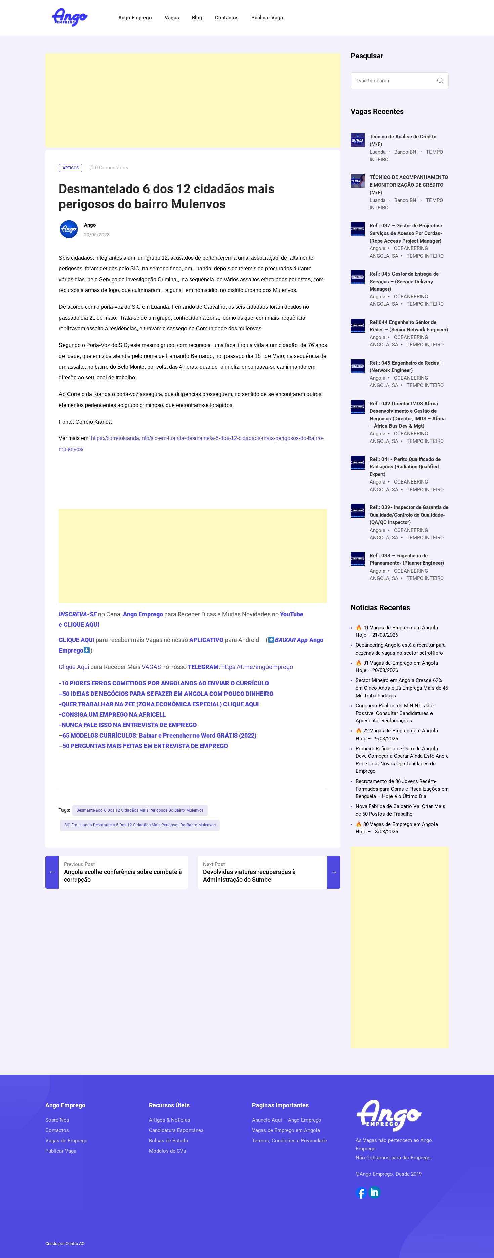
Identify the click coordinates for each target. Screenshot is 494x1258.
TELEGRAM (203, 666)
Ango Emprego (135, 18)
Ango (90, 225)
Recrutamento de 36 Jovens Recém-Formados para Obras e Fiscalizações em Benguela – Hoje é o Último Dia (402, 788)
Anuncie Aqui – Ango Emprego (286, 1120)
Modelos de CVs (167, 1151)
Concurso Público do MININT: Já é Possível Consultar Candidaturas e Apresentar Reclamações (395, 713)
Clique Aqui (74, 666)
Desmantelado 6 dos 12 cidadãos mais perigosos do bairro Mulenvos (140, 810)
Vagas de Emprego (66, 1141)
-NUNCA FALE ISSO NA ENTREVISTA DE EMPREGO (128, 724)
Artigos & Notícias (169, 1120)
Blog (197, 18)
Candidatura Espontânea (176, 1130)
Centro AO (75, 1243)
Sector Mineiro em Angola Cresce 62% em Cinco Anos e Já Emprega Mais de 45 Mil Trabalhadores (402, 688)
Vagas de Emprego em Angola (286, 1130)
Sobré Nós (57, 1120)
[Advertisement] (192, 100)
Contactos (227, 18)
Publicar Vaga (267, 18)
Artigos (71, 168)
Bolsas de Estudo (168, 1141)
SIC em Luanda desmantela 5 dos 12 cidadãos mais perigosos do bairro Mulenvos (140, 825)
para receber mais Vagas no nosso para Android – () (191, 645)
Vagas (172, 18)
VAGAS (151, 666)
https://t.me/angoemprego (257, 666)
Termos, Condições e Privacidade (289, 1141)
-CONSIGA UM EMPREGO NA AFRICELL (112, 714)
